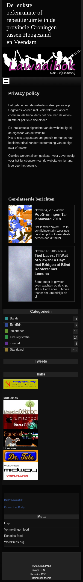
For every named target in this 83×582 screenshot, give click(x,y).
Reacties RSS (38, 574)
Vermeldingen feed (16, 529)
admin (60, 210)
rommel (15, 343)
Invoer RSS (38, 570)
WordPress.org (14, 542)
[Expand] (6, 81)
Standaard (17, 349)
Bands (14, 318)
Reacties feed (13, 536)
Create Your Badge (14, 507)
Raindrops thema (41, 577)
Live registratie (20, 337)
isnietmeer (17, 330)
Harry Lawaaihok (13, 499)
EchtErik (15, 324)
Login (7, 523)
